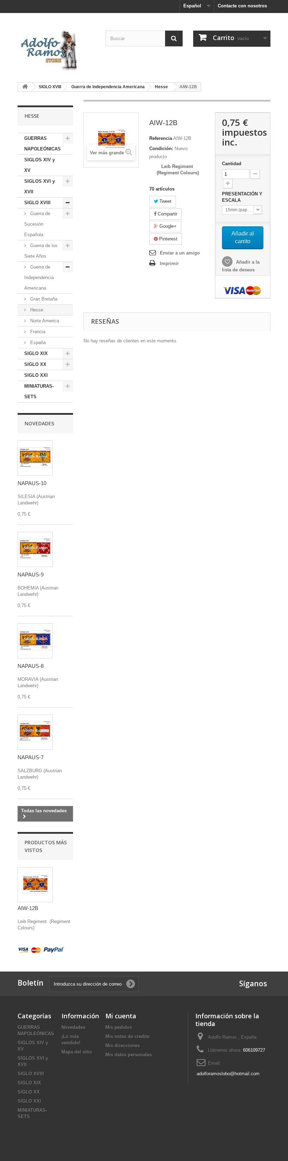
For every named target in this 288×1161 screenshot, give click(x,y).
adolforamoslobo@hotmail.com (228, 1073)
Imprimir (169, 263)
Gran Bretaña (43, 299)
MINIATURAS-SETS (39, 391)
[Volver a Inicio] (25, 87)
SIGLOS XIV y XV (39, 165)
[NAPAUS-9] (35, 549)
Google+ (167, 226)
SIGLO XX (35, 364)
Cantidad (231, 163)
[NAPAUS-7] (35, 732)
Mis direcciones (122, 1045)
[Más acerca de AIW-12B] (35, 884)
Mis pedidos (118, 1027)
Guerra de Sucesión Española (37, 224)
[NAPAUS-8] (35, 640)
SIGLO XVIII (37, 202)
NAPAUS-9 (31, 575)
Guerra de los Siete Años (41, 251)
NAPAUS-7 (31, 757)
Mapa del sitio (76, 1051)
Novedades (39, 423)
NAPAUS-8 (31, 666)
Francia (37, 331)
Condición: (161, 148)
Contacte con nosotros (242, 5)
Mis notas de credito (127, 1036)
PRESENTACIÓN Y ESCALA (242, 197)
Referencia (160, 138)
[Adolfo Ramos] (56, 49)
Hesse (36, 309)
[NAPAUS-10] (35, 458)
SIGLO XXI (36, 375)
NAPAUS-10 (32, 483)
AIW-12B (28, 908)
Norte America (44, 320)
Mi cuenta (120, 1016)
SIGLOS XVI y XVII (39, 186)
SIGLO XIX (36, 353)
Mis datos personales (128, 1054)
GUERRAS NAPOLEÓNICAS (42, 143)
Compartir (166, 214)
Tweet (164, 201)
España (37, 342)
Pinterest (167, 238)
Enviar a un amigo (180, 253)
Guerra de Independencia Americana (39, 277)
